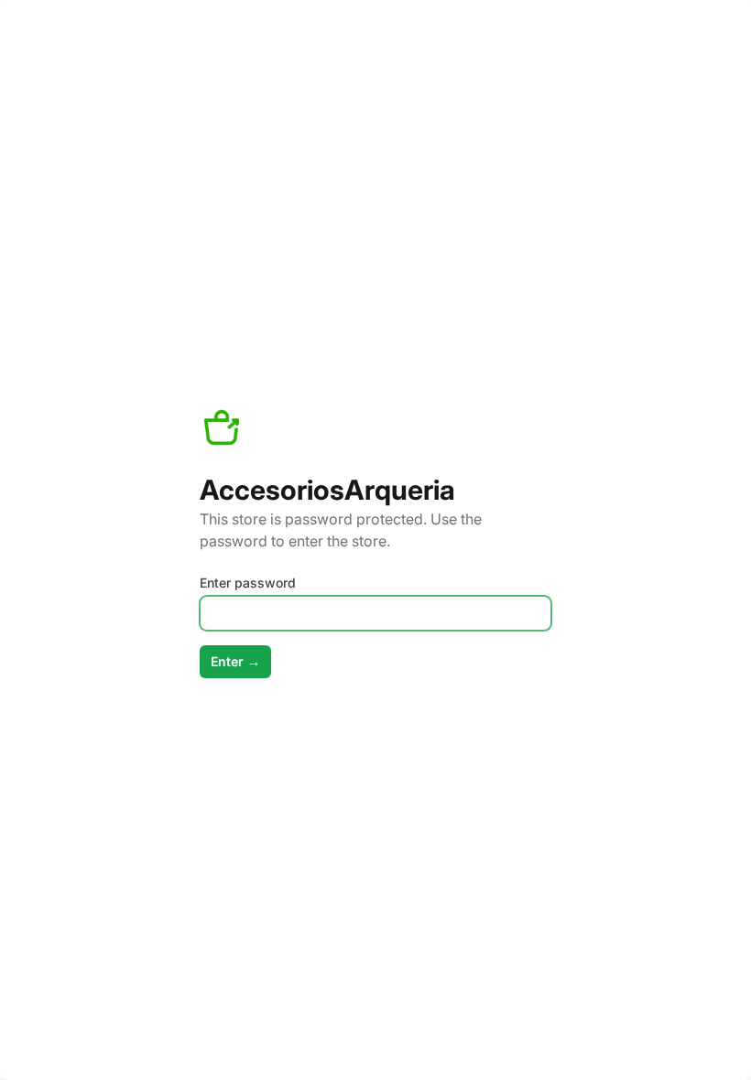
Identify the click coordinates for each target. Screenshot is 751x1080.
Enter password (248, 582)
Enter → (235, 661)
